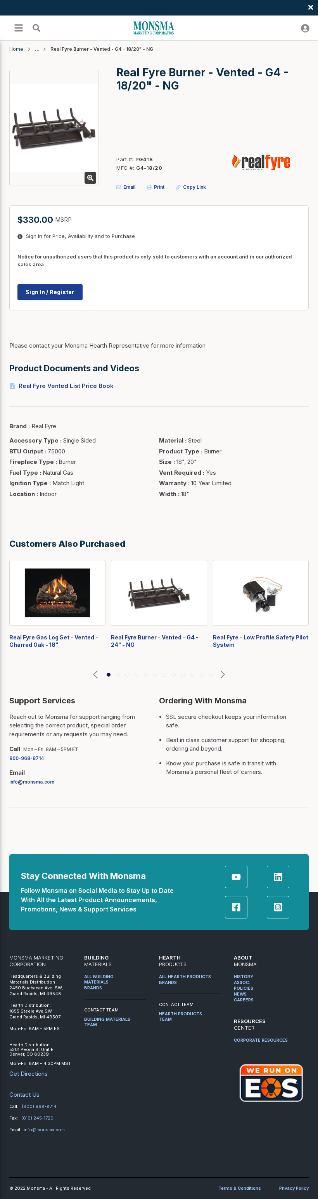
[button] (95, 674)
